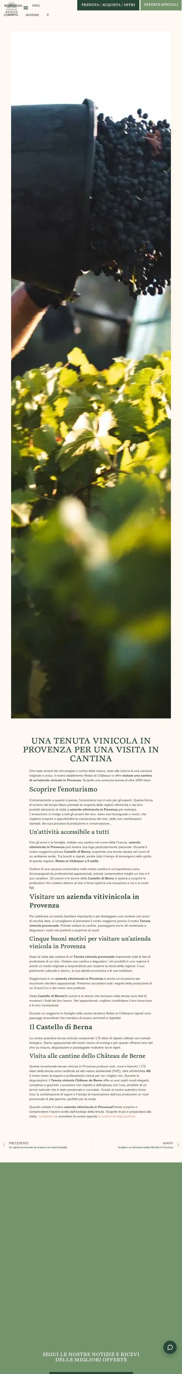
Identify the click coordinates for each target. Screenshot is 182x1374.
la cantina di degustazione (116, 1116)
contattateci (46, 1116)
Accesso (32, 15)
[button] (25, 7)
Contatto (11, 15)
